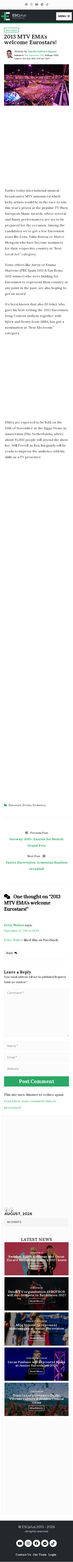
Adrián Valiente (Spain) (42, 51)
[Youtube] (20, 1543)
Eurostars (15, 805)
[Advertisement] (36, 148)
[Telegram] (42, 4)
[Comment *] (36, 1035)
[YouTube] (36, 4)
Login (52, 1554)
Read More (36, 1265)
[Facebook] (26, 4)
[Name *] (36, 1046)
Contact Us (23, 1554)
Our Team (39, 1554)
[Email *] (36, 1057)
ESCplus (28, 1527)
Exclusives (39, 805)
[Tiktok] (53, 1543)
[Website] (36, 1069)
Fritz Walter (14, 925)
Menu (62, 16)
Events (27, 805)
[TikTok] (47, 4)
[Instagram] (31, 4)
